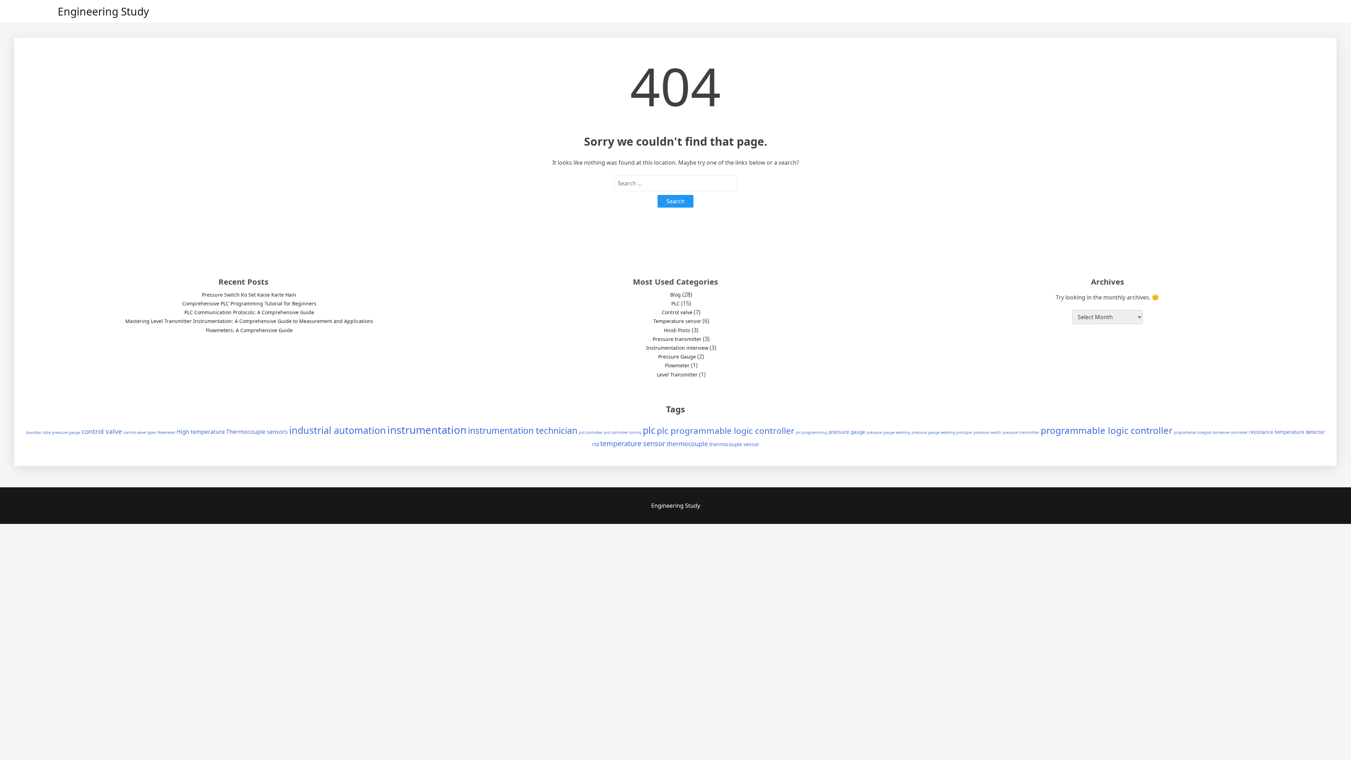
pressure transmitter (1021, 432)
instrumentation (427, 430)
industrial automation (337, 430)
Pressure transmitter (677, 339)
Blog (675, 294)
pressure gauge (847, 432)
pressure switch (987, 432)
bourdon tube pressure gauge (53, 432)
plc (649, 430)
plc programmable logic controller (725, 430)
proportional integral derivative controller (1211, 432)
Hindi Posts (677, 330)
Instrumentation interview (677, 347)
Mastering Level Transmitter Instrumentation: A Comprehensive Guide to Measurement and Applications (249, 321)
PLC (675, 303)
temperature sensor (632, 443)
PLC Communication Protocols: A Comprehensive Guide (249, 312)
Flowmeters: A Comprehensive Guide (249, 330)
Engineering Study (103, 11)
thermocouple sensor (734, 444)
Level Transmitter (677, 374)
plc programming (811, 432)
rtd (595, 444)
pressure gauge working (888, 432)
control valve (102, 431)
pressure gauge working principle (942, 432)
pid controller (591, 432)
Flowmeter (677, 365)
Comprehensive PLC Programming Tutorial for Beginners (249, 303)
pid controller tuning (622, 432)
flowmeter (166, 432)
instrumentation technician (522, 430)
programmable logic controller (1107, 430)
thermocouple (687, 443)
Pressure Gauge (677, 356)
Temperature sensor (677, 321)
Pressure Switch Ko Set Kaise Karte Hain (249, 294)
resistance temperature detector (1287, 432)
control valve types (139, 432)
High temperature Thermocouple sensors (232, 432)
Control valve (677, 312)
